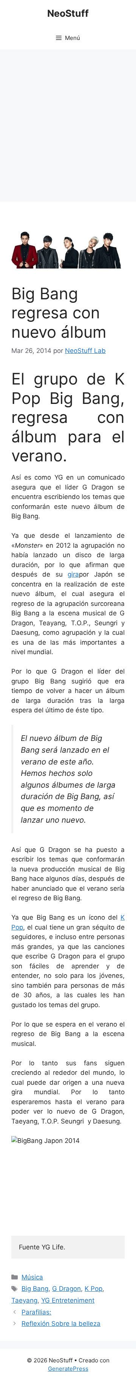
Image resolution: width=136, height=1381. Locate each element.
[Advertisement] (68, 121)
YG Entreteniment (67, 1300)
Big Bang (35, 1288)
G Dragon (66, 1288)
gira (73, 574)
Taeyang (24, 1300)
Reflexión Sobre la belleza (61, 1323)
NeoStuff (68, 13)
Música (32, 1277)
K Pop (93, 1288)
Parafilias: (36, 1312)
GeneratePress (68, 1368)
